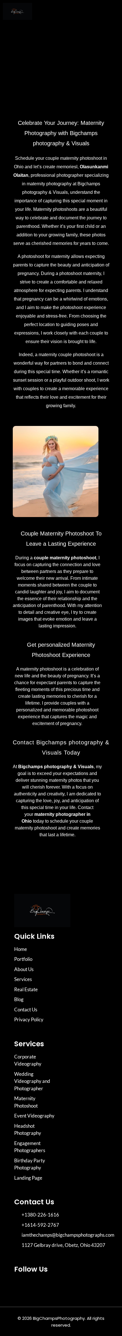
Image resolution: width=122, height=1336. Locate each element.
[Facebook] (37, 1285)
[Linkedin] (52, 1285)
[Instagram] (21, 1285)
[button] (111, 12)
